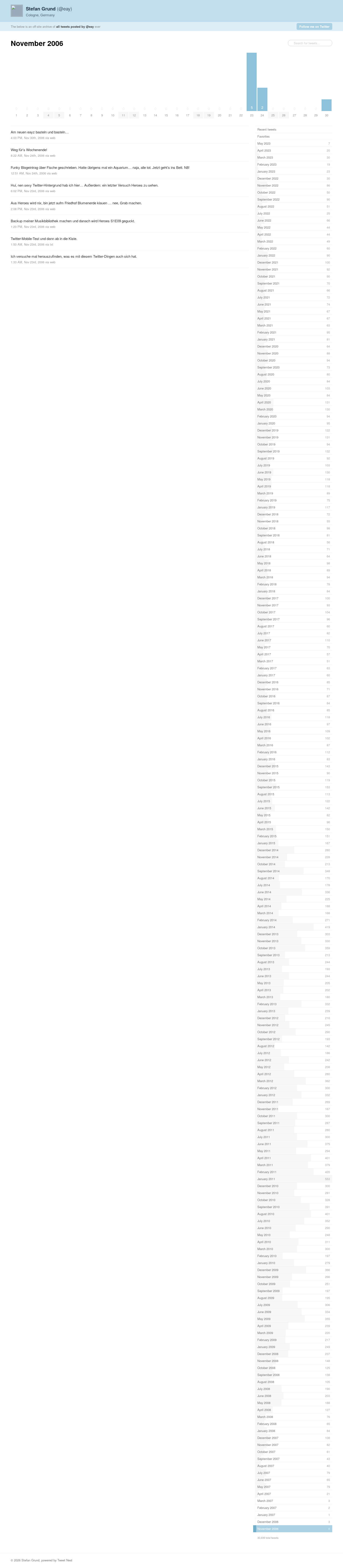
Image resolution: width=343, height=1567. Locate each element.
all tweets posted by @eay (75, 26)
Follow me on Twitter (314, 26)
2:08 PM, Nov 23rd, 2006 (27, 209)
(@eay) (49, 8)
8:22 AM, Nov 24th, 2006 (27, 155)
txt (51, 244)
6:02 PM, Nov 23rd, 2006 (27, 191)
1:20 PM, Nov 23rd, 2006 (27, 226)
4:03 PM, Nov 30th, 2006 (27, 138)
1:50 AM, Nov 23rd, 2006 (27, 244)
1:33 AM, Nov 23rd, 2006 (27, 262)
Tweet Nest (64, 1560)
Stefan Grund (30, 1560)
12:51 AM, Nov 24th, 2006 (28, 173)
